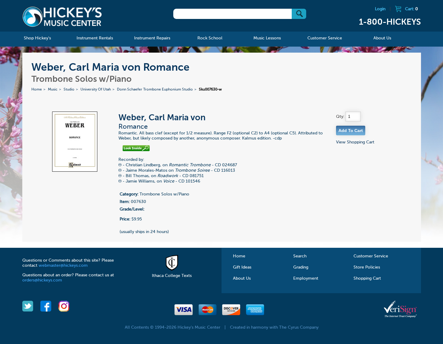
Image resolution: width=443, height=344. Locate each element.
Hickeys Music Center (62, 16)
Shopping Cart (367, 278)
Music (53, 89)
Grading (300, 267)
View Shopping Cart (355, 142)
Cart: (411, 9)
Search (299, 256)
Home (36, 89)
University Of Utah (95, 89)
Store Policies (366, 267)
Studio (69, 89)
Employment (305, 278)
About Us (242, 278)
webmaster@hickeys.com (63, 265)
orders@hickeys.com (42, 280)
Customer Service (370, 256)
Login (380, 9)
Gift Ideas (242, 267)
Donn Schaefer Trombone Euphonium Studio (155, 89)
